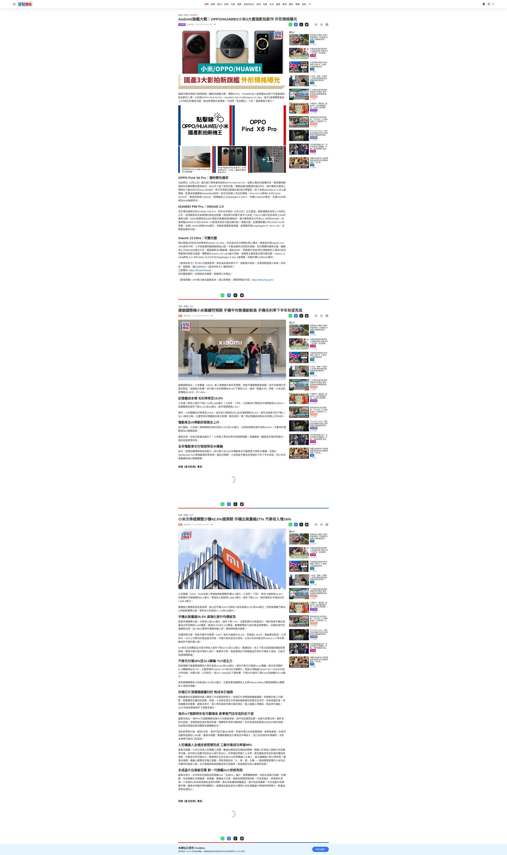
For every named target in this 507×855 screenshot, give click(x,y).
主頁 (180, 15)
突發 (312, 42)
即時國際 (314, 137)
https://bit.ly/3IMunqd (200, 270)
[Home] (25, 4)
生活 (186, 15)
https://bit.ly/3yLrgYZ (263, 280)
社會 (312, 69)
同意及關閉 (320, 849)
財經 (186, 306)
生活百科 (314, 110)
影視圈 (313, 55)
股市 (192, 306)
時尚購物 (193, 15)
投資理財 (314, 96)
